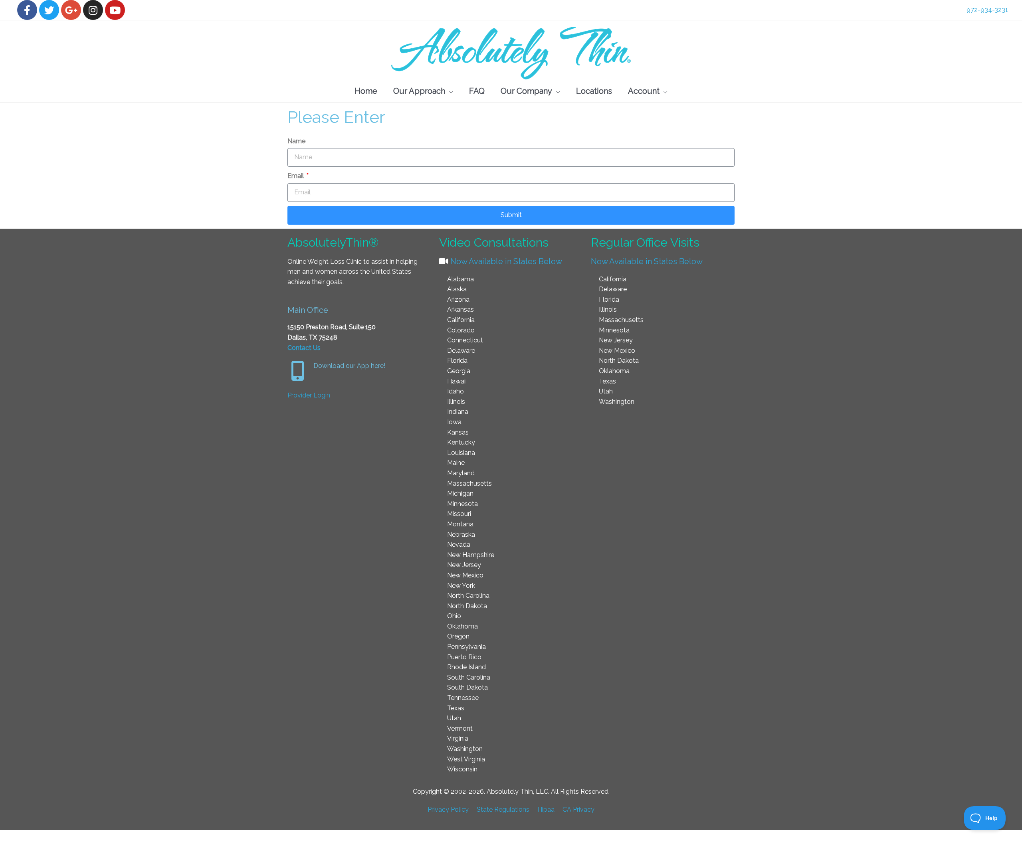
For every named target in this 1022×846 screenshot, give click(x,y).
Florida (457, 360)
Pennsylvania (466, 646)
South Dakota (467, 687)
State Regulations (503, 809)
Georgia (458, 371)
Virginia (457, 738)
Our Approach (419, 91)
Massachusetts (469, 483)
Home (366, 91)
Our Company (526, 91)
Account (644, 91)
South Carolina (468, 677)
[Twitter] (49, 10)
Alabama (460, 279)
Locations (594, 91)
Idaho (455, 391)
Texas (455, 708)
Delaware (461, 350)
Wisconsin (462, 769)
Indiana (457, 411)
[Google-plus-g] (71, 10)
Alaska (457, 289)
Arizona (458, 299)
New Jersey (464, 565)
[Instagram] (93, 10)
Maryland (461, 473)
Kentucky (461, 442)
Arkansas (460, 309)
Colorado (461, 330)
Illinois (456, 401)
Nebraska (461, 534)
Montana (460, 524)
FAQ (477, 91)
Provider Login (308, 395)
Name (296, 141)
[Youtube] (115, 10)
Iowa (454, 422)
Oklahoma (462, 626)
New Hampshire (470, 555)
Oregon (458, 636)
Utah (454, 718)
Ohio (454, 616)
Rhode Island (466, 667)
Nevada (458, 544)
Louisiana (461, 453)
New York (461, 585)
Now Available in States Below (505, 261)
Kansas (458, 432)
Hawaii (457, 381)
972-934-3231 (987, 10)
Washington (465, 749)
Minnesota (462, 504)
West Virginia (466, 759)
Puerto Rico (464, 657)
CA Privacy (578, 809)
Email (296, 176)
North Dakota (467, 606)
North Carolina (468, 595)
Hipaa (546, 809)
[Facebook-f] (27, 10)
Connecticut (465, 340)
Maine (456, 462)
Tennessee (463, 698)
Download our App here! (349, 366)
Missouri (459, 514)
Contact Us (304, 348)
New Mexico (465, 575)
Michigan (460, 493)
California (461, 320)
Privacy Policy (448, 809)
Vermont (460, 728)
